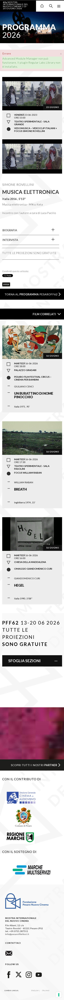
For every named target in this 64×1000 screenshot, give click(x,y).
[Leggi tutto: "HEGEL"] (32, 533)
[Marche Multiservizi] (31, 869)
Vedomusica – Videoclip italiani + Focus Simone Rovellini (35, 129)
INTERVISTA (10, 239)
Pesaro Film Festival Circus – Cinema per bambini (32, 378)
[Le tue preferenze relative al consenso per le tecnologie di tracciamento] (59, 995)
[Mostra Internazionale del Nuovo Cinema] (42, 5)
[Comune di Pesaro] (23, 816)
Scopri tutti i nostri (34, 765)
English (35, 990)
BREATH (20, 489)
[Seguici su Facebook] (8, 974)
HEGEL (19, 585)
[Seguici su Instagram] (28, 974)
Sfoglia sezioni (24, 660)
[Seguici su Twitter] (18, 974)
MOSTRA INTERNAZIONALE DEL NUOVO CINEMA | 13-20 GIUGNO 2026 (15, 5)
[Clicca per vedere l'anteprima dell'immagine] (32, 93)
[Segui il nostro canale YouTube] (38, 974)
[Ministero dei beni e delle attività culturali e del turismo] (24, 797)
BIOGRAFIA (9, 230)
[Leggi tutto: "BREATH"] (32, 437)
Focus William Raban (28, 472)
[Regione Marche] (20, 836)
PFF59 (6, 284)
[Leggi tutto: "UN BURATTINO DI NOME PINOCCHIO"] (32, 341)
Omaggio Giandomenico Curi (33, 568)
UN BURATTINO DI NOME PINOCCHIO (33, 395)
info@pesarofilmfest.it (17, 934)
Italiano (45, 990)
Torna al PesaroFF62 (31, 294)
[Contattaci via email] (8, 953)
